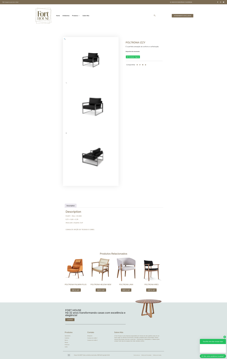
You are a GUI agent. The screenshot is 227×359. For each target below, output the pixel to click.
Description (71, 206)
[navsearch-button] (154, 15)
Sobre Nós (86, 15)
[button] (137, 64)
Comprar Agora (134, 57)
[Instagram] (220, 2)
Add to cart (75, 290)
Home (58, 15)
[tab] (70, 206)
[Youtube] (223, 2)
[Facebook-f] (217, 2)
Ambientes (66, 15)
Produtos (75, 15)
